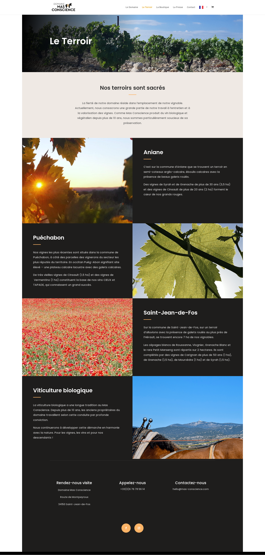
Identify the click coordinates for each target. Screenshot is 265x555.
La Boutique (162, 7)
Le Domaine (132, 7)
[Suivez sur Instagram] (139, 528)
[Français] (203, 10)
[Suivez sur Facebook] (126, 528)
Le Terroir (147, 7)
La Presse (178, 7)
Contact (191, 7)
